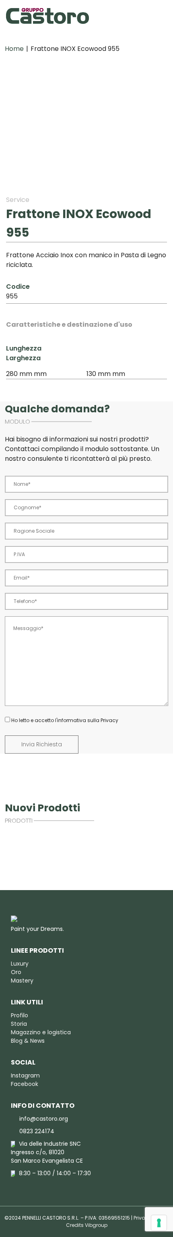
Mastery (22, 981)
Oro (16, 972)
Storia (19, 1024)
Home (14, 48)
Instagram (25, 1075)
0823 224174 (36, 1131)
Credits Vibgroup (86, 1225)
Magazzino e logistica (41, 1032)
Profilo (19, 1015)
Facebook (24, 1084)
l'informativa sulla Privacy (86, 720)
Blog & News (28, 1041)
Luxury (20, 964)
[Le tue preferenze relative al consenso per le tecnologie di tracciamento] (159, 1223)
